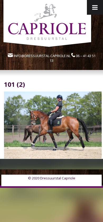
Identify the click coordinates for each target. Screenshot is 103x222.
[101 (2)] (53, 157)
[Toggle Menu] (95, 7)
